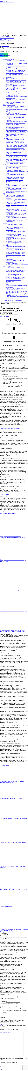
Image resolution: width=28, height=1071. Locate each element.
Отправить (3, 1017)
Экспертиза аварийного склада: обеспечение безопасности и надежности (14, 229)
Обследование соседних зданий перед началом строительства (16, 107)
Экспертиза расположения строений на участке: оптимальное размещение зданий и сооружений (16, 127)
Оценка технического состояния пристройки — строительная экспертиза (17, 264)
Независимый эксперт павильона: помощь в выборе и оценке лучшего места (15, 255)
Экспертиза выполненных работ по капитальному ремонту (15, 289)
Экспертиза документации (10, 78)
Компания (3, 1000)
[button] (4, 36)
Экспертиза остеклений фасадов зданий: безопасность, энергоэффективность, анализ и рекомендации (17, 123)
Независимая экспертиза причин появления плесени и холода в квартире (16, 143)
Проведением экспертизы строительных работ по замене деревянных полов (13, 843)
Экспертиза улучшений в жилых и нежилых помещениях (15, 94)
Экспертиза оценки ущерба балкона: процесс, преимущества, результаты (12, 782)
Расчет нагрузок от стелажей (13, 241)
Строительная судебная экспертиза (15, 68)
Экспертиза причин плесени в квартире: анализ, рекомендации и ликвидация (17, 159)
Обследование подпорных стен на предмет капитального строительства (16, 268)
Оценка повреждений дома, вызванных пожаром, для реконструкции (16, 169)
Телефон (2, 998)
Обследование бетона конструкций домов (11, 590)
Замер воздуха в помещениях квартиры (16, 145)
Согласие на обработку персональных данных (12, 1008)
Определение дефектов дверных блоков (16, 213)
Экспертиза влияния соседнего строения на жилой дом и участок (17, 166)
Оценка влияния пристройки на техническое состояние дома (14, 180)
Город (1, 1003)
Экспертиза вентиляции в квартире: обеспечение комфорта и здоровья (15, 162)
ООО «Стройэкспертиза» (7, 2)
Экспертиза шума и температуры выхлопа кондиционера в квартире (15, 148)
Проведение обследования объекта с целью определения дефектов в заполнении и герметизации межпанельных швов (16, 279)
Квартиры (5, 138)
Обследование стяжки (6, 906)
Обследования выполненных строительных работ (14, 243)
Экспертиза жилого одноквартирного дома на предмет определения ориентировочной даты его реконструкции (13, 631)
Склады (5, 223)
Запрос (2, 1006)
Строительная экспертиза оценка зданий (17, 137)
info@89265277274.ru (5, 40)
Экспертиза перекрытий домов (8, 932)
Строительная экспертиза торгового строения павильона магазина (15, 247)
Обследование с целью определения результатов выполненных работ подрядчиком (15, 272)
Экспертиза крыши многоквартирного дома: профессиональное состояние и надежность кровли (16, 156)
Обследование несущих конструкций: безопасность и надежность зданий (16, 115)
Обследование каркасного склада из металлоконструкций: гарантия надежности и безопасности (15, 233)
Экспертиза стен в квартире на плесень (16, 150)
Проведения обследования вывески (15, 252)
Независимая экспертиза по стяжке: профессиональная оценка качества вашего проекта (13, 888)
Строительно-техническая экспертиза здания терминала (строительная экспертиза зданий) (16, 134)
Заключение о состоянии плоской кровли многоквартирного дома (15, 140)
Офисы (5, 194)
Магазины (6, 245)
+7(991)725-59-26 (4, 46)
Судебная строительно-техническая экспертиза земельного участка (15, 72)
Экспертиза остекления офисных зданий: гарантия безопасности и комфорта (15, 119)
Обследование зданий (9, 105)
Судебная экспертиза (8, 59)
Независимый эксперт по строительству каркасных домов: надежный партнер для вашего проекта (13, 819)
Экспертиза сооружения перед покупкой (11, 798)
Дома (4, 164)
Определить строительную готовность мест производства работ (16, 291)
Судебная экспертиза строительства (15, 70)
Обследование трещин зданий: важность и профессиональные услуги (17, 112)
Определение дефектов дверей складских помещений (14, 225)
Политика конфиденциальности (8, 1062)
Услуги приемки (7, 266)
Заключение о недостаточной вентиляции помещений (14, 208)
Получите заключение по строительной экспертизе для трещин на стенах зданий (17, 130)
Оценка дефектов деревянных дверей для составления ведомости (16, 189)
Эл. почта (3, 1001)
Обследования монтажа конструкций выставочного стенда (16, 294)
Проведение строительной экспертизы (10, 536)
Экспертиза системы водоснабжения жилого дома (13, 611)
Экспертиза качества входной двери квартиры (12, 537)
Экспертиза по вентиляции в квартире (16, 146)
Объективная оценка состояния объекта (10, 428)
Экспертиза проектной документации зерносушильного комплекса (16, 80)
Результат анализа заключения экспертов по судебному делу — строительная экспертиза (17, 76)
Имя (1, 996)
